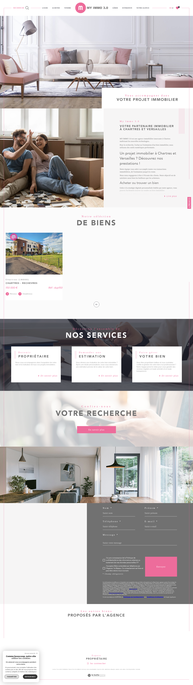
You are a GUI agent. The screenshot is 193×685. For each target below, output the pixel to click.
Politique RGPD (130, 669)
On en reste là (30, 653)
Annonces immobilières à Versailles (124, 636)
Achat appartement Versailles (69, 645)
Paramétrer (12, 677)
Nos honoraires (91, 669)
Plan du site (100, 669)
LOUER (45, 8)
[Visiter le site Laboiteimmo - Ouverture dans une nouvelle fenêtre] (96, 678)
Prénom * (152, 508)
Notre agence (142, 8)
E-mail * (151, 521)
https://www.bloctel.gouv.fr (116, 593)
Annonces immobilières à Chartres (123, 631)
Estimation (127, 8)
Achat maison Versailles (67, 640)
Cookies (138, 669)
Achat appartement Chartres (69, 636)
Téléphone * (112, 521)
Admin (117, 669)
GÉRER (115, 8)
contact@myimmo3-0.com (26, 540)
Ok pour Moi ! (30, 677)
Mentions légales (110, 669)
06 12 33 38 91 (22, 534)
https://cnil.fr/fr (133, 589)
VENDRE (67, 8)
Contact (189, 203)
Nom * (107, 508)
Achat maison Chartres (66, 631)
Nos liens (122, 669)
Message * (110, 535)
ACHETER (56, 8)
